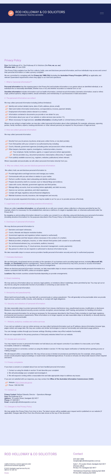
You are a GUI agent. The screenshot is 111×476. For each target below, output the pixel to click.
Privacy (6, 473)
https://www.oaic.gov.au (23, 382)
